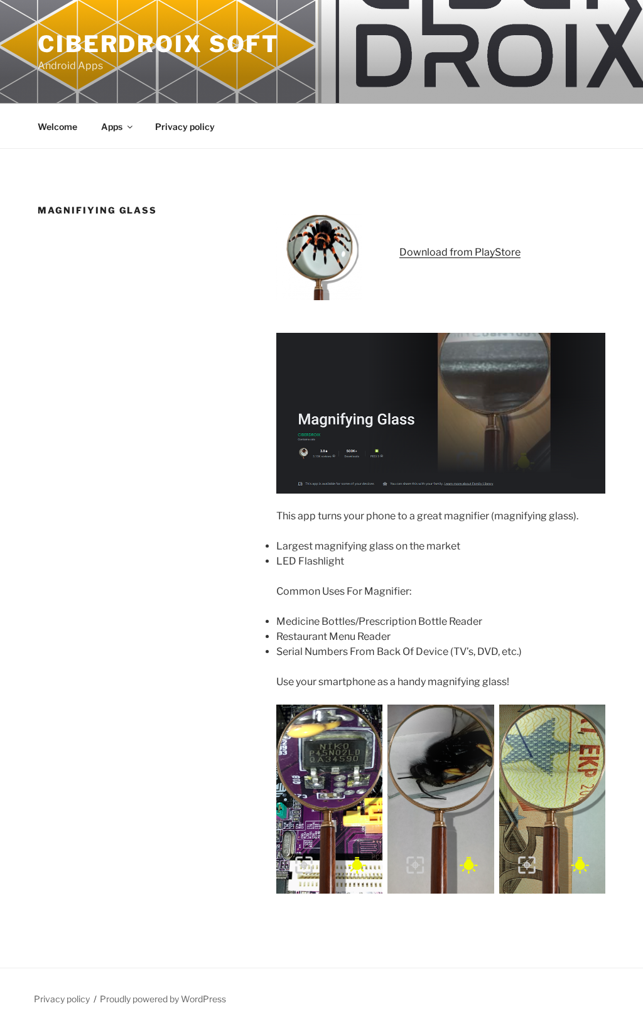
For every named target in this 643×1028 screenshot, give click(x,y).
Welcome (57, 126)
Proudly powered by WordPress (163, 998)
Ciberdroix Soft (158, 44)
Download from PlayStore (460, 252)
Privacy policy (185, 126)
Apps (111, 126)
